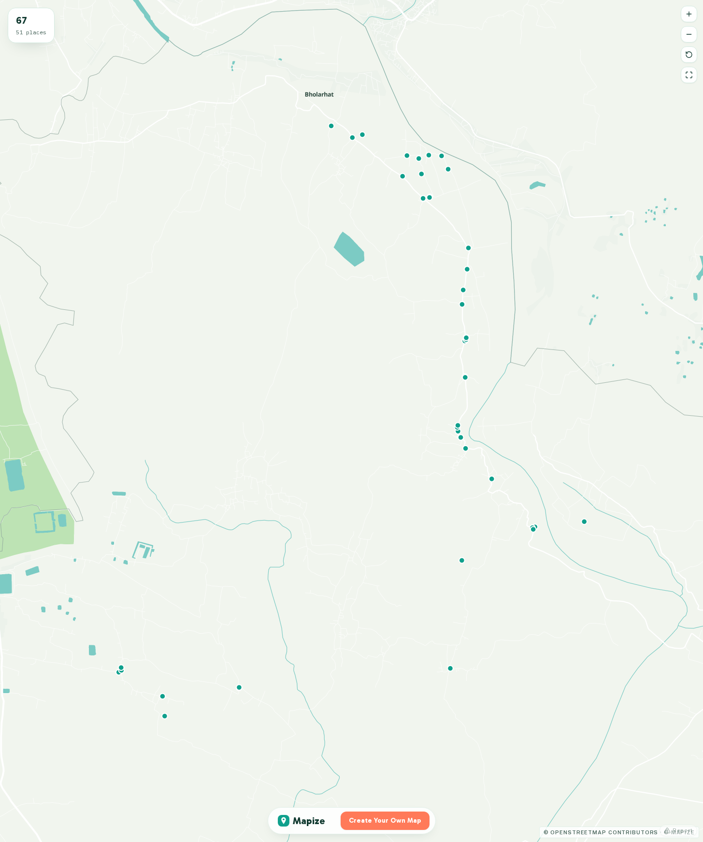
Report (683, 830)
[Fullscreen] (689, 75)
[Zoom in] (689, 14)
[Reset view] (689, 54)
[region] (351, 421)
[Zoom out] (689, 34)
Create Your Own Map (385, 820)
